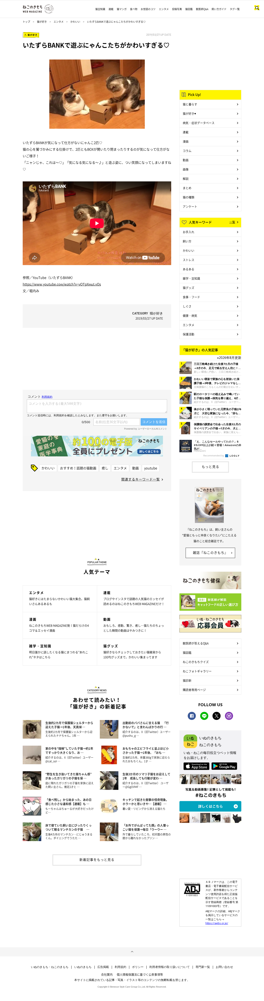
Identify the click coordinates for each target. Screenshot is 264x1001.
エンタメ (164, 9)
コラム (187, 151)
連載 (110, 9)
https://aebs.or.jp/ (216, 923)
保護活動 (188, 334)
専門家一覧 (203, 966)
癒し (105, 467)
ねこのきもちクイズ (196, 662)
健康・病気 (190, 315)
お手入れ (188, 232)
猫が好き (42, 22)
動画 (135, 467)
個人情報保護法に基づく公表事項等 (140, 974)
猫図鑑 (189, 9)
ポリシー (138, 966)
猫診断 (187, 680)
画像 (186, 169)
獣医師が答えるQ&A (196, 643)
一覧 (232, 222)
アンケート (190, 206)
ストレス (188, 260)
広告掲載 (103, 966)
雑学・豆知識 (191, 278)
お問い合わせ (224, 966)
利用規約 (120, 966)
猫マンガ (122, 9)
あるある (188, 269)
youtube (150, 467)
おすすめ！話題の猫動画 (78, 467)
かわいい (75, 22)
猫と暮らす (190, 104)
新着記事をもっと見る (96, 859)
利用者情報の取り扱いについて (169, 966)
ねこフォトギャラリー (197, 671)
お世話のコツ (148, 9)
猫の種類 (188, 197)
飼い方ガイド (219, 9)
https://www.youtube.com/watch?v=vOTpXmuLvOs (62, 284)
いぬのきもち (83, 966)
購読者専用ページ (194, 690)
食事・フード (191, 297)
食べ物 (133, 9)
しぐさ (187, 306)
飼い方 (187, 241)
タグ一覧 (235, 9)
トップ (26, 22)
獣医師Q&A (202, 9)
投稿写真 (177, 9)
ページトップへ (132, 951)
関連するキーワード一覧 (140, 479)
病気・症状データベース (198, 123)
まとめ (187, 188)
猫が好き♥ (189, 113)
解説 (186, 178)
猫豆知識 (100, 9)
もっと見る (210, 466)
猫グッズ (188, 288)
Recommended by (214, 455)
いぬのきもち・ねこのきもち (49, 966)
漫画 (186, 141)
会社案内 (107, 974)
